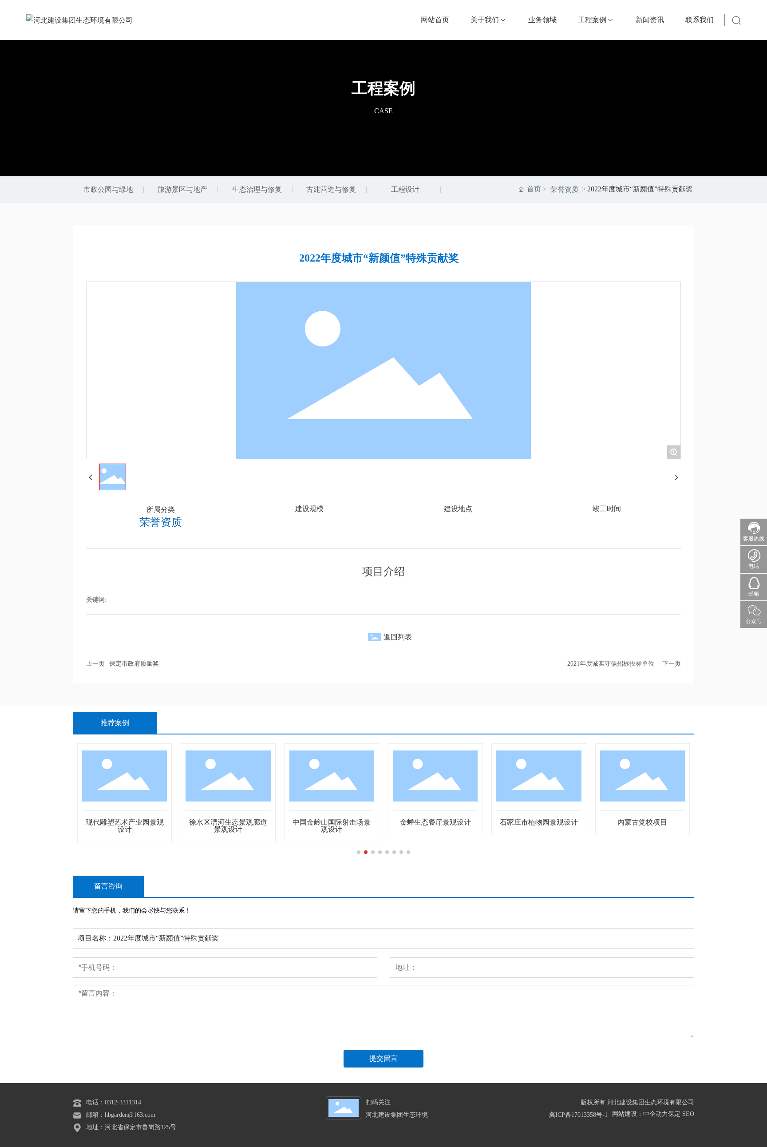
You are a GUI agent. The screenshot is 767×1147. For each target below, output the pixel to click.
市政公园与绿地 (108, 189)
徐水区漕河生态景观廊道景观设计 (113, 825)
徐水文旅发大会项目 (631, 822)
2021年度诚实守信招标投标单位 (610, 663)
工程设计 (405, 189)
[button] (358, 852)
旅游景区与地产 (182, 189)
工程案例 (383, 88)
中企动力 (655, 1114)
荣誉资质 (564, 189)
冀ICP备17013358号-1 (578, 1114)
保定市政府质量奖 (134, 663)
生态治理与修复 (257, 189)
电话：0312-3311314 (113, 1102)
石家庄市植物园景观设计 (423, 822)
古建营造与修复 (331, 189)
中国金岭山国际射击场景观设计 (217, 825)
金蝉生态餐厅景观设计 (320, 822)
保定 (674, 1114)
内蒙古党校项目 (527, 822)
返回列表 (398, 637)
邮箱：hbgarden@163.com (120, 1114)
